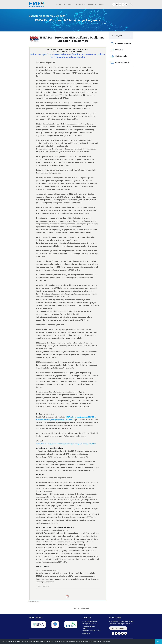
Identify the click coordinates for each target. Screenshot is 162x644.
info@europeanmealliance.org (74, 436)
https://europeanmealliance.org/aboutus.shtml (54, 478)
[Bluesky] (116, 4)
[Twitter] (123, 4)
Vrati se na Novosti (81, 608)
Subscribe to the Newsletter (118, 628)
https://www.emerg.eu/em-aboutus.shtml (52, 530)
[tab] (121, 35)
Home (58, 4)
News (101, 4)
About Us (67, 4)
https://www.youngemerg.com (48, 570)
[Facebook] (113, 4)
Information (79, 4)
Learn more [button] (106, 641)
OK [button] (158, 641)
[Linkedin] (120, 4)
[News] (126, 4)
